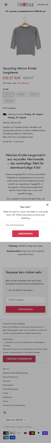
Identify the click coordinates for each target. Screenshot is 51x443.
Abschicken (25, 233)
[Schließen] (47, 205)
